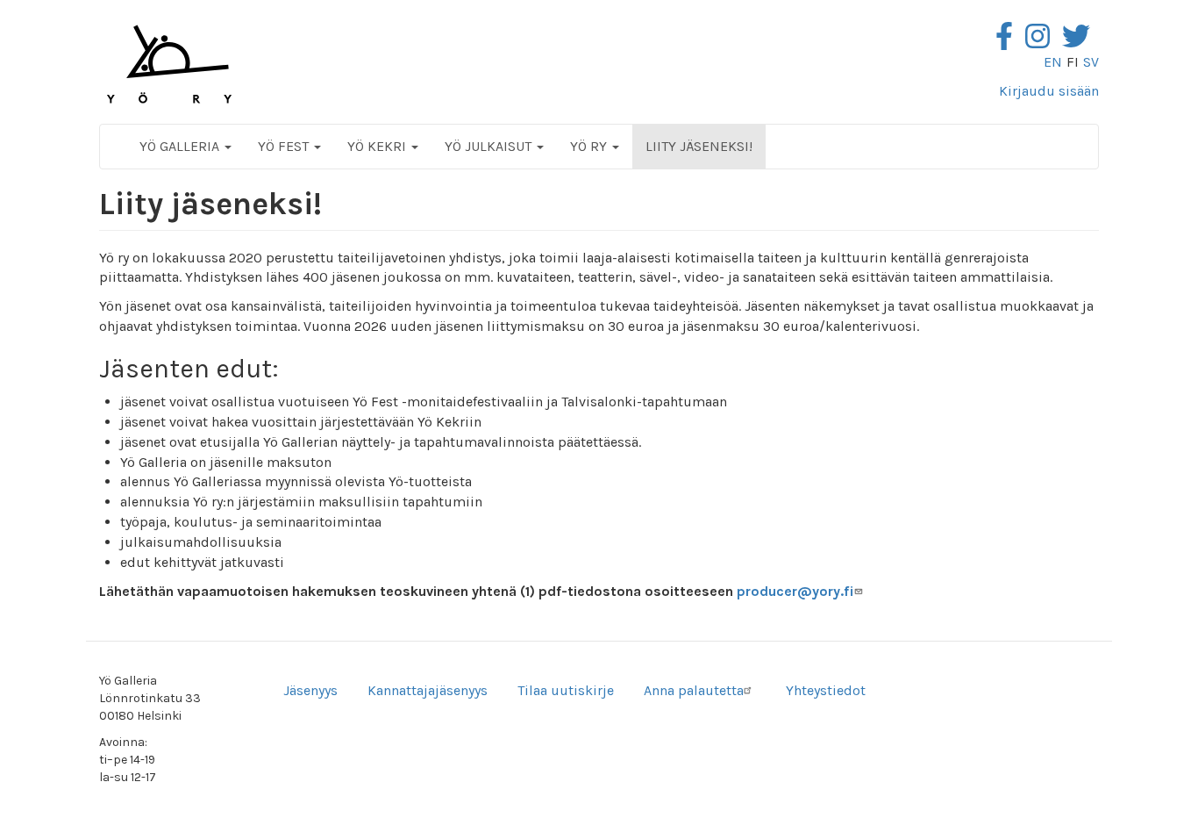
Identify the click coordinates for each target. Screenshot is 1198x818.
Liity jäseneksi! (698, 146)
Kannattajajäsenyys (427, 690)
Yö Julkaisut (490, 146)
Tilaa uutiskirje (565, 690)
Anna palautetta (694, 690)
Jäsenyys (310, 690)
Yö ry (590, 146)
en (1053, 62)
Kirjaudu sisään (1049, 91)
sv (1091, 62)
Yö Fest (285, 146)
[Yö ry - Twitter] (1080, 41)
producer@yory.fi (795, 591)
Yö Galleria (181, 146)
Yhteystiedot (826, 690)
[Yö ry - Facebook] (1008, 41)
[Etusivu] (169, 64)
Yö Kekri (378, 146)
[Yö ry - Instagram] (1042, 41)
